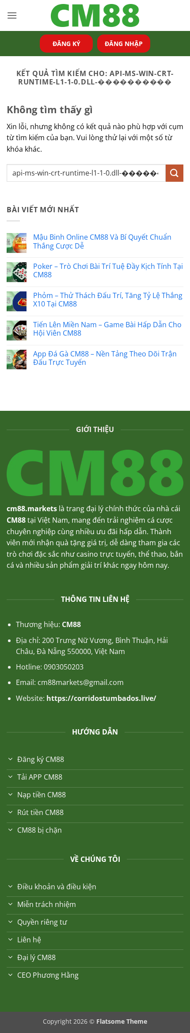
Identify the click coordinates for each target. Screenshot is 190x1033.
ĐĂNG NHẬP (124, 43)
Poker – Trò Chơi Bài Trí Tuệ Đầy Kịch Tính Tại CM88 (108, 270)
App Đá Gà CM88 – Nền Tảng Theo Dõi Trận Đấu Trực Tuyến (105, 358)
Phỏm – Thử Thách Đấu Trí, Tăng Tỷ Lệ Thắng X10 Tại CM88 (107, 299)
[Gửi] (174, 173)
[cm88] (95, 15)
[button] (12, 15)
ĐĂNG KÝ (66, 43)
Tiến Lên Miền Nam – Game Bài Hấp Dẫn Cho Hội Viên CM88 (107, 329)
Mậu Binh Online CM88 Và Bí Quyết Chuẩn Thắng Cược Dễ (102, 241)
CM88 (71, 624)
